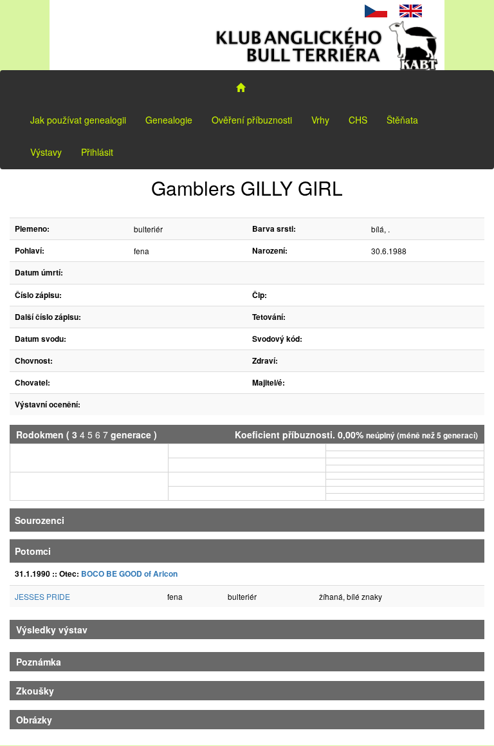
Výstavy (46, 151)
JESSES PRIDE (42, 596)
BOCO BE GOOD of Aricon (129, 573)
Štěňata (402, 119)
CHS (358, 119)
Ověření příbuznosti (252, 119)
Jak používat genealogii (78, 119)
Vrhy (320, 119)
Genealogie (168, 119)
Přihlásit (97, 151)
